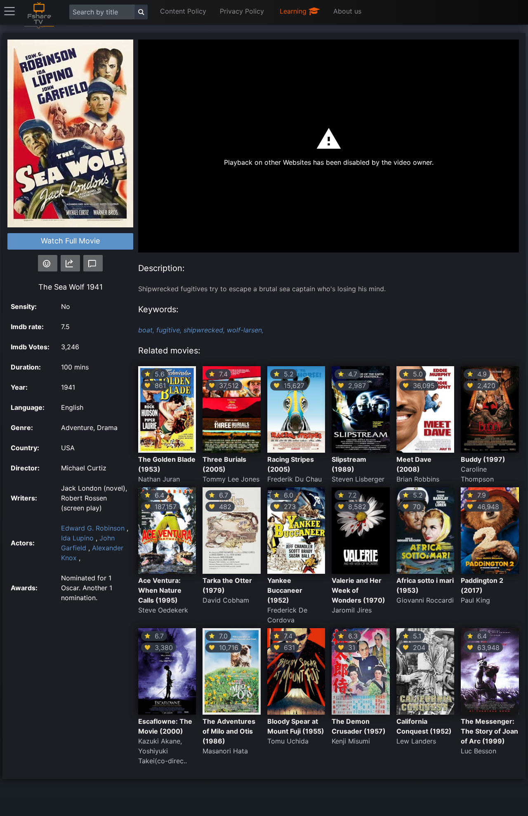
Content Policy (183, 11)
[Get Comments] (93, 263)
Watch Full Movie (70, 240)
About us (347, 11)
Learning (294, 11)
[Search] (141, 12)
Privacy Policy (242, 11)
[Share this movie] (70, 263)
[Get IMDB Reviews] (47, 263)
